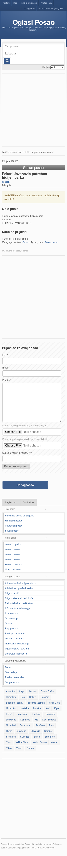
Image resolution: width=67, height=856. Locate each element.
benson (5, 181)
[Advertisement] (33, 111)
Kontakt (6, 2)
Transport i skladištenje (17, 643)
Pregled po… (11, 502)
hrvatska (24, 708)
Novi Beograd (49, 719)
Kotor (9, 714)
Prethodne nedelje (14, 677)
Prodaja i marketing (15, 633)
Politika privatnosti (29, 2)
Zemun (30, 748)
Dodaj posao (29, 8)
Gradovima (28, 502)
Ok (7, 60)
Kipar (56, 708)
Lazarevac (50, 714)
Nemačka (25, 719)
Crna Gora (54, 702)
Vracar (54, 742)
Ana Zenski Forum (45, 847)
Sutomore (50, 736)
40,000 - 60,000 (13, 554)
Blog (15, 2)
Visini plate (10, 537)
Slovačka (21, 731)
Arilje (21, 691)
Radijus (46, 67)
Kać (48, 708)
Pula (51, 725)
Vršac (19, 748)
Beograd (45, 697)
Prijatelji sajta (46, 2)
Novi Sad (11, 725)
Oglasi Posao (34, 22)
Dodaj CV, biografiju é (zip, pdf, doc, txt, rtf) (24, 425)
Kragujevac (22, 714)
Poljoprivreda (11, 628)
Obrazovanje (11, 618)
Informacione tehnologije (17, 608)
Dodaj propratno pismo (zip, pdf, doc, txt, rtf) (25, 439)
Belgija (32, 697)
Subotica (24, 736)
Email (6, 367)
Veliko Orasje (40, 742)
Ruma (9, 731)
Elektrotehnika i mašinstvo (19, 603)
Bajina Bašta (47, 691)
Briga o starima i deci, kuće (19, 598)
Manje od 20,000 (13, 569)
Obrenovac (25, 725)
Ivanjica (37, 708)
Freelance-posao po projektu (19, 515)
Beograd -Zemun (36, 702)
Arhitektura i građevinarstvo (19, 588)
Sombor (48, 731)
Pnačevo (40, 725)
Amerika (10, 691)
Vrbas (9, 748)
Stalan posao (51, 242)
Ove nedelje (11, 672)
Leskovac (11, 719)
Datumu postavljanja (15, 660)
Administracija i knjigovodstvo (20, 583)
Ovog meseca (12, 682)
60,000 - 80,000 (13, 559)
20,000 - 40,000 (13, 549)
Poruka (6, 380)
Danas (8, 667)
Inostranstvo (11, 613)
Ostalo (26, 242)
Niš (36, 719)
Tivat (8, 742)
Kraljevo (36, 714)
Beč (23, 697)
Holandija (11, 708)
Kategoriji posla (12, 576)
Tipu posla (9, 509)
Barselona (11, 697)
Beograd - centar (14, 702)
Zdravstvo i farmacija (16, 653)
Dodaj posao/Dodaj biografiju (50, 8)
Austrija (32, 691)
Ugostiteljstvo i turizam (17, 648)
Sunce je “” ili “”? (17, 452)
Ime (5, 355)
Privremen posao (14, 525)
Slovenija (35, 731)
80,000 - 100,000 (13, 564)
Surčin (37, 736)
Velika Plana (22, 742)
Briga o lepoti (12, 593)
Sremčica (11, 736)
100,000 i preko (13, 544)
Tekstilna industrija (14, 638)
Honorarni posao (13, 520)
